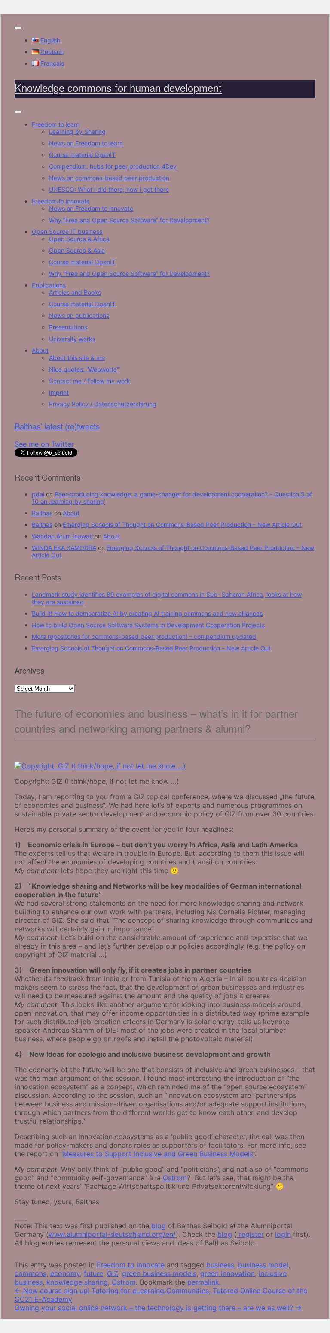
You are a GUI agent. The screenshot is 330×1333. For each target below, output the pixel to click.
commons (30, 1273)
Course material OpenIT (82, 154)
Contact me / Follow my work (89, 380)
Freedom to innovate (61, 201)
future (93, 1273)
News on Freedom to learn (86, 143)
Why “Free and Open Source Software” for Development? (129, 220)
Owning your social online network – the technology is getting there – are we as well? (158, 1307)
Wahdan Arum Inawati (62, 536)
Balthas (42, 513)
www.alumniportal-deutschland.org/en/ (112, 1234)
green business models (159, 1273)
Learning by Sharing (77, 131)
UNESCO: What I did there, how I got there (109, 189)
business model (263, 1264)
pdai (38, 494)
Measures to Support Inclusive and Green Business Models (158, 1153)
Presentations (68, 327)
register (250, 1234)
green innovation (227, 1273)
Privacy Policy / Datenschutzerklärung (102, 404)
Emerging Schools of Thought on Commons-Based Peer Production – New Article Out (182, 524)
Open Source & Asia (77, 250)
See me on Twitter (44, 444)
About (40, 350)
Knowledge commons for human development (118, 87)
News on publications (79, 315)
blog (158, 1225)
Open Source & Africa (79, 238)
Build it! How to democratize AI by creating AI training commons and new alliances (147, 613)
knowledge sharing (77, 1282)
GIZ (112, 1273)
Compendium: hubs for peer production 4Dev (113, 166)
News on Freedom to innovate (91, 208)
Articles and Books (75, 292)
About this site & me (77, 357)
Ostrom (175, 1177)
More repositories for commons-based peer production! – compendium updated (144, 636)
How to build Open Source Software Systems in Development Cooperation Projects (148, 625)
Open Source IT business (67, 231)
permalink (203, 1282)
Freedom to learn (55, 124)
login (283, 1234)
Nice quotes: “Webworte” (84, 369)
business (220, 1264)
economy (65, 1273)
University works (72, 338)
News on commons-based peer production (109, 177)
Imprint (59, 392)
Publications (49, 285)
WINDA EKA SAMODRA (64, 547)
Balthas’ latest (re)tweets (57, 426)
